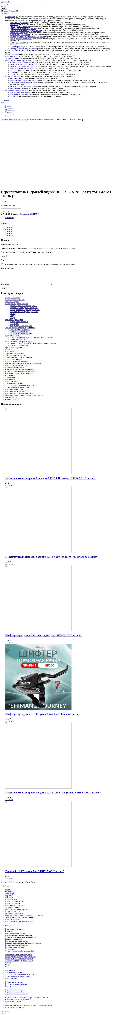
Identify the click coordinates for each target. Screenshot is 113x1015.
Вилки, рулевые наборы (19, 92)
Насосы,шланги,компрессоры (21, 39)
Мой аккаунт (10, 110)
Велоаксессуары (11, 17)
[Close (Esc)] (2, 1011)
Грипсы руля (14, 96)
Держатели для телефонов (15, 353)
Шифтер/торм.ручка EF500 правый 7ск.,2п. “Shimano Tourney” (43, 714)
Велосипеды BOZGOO (14, 389)
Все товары (5, 100)
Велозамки (14, 25)
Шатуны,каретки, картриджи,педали (19, 342)
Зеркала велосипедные (18, 33)
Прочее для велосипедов (19, 43)
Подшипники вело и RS (19, 332)
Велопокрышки (16, 88)
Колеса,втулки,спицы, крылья (16, 60)
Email (3, 260)
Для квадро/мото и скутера (20, 27)
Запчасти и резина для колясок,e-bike (24, 68)
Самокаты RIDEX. (12, 399)
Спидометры (14, 47)
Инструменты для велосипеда (21, 35)
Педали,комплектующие (19, 346)
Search (4, 8)
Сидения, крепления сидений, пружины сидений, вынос (31, 338)
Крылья (12, 70)
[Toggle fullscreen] (6, 1011)
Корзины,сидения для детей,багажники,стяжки (27, 37)
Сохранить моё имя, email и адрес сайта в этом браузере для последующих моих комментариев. (39, 264)
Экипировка (10, 377)
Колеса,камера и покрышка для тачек (24, 66)
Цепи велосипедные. (17, 340)
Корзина (8, 112)
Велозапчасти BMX (12, 55)
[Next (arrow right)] (4, 1013)
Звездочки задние (12, 59)
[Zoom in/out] (8, 1011)
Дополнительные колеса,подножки (23, 29)
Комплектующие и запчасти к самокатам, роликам (24, 395)
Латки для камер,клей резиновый (22, 86)
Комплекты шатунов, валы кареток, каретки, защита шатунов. (33, 344)
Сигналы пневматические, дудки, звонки (25, 31)
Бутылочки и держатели (19, 23)
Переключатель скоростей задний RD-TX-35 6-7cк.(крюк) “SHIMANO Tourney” (53, 792)
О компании (10, 108)
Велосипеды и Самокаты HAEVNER (19, 393)
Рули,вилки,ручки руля (14, 90)
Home (3, 120)
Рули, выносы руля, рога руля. (21, 94)
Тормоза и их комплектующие (21, 334)
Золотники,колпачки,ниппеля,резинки (24, 82)
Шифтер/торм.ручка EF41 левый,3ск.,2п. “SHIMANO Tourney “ (43, 635)
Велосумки (9, 351)
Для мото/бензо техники (19, 80)
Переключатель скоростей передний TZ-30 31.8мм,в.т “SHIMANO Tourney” (50, 478)
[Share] (4, 1011)
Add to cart (5, 212)
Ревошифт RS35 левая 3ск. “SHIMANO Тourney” (34, 871)
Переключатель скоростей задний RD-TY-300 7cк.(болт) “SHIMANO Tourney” (52, 556)
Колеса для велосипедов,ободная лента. (25, 310)
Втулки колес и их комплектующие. (23, 62)
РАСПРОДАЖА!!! (12, 397)
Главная (8, 106)
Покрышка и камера (13, 76)
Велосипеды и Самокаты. (15, 57)
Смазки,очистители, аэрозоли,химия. (19, 373)
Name (3, 256)
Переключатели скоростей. (20, 330)
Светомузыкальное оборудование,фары (24, 49)
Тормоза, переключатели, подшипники (20, 328)
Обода (12, 72)
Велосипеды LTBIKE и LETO (16, 391)
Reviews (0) (9, 218)
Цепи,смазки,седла (12, 336)
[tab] (58, 218)
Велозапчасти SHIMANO (14, 51)
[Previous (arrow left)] (2, 1013)
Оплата (12, 114)
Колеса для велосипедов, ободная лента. (25, 64)
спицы (12, 74)
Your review (6, 284)
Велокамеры (14, 78)
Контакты (9, 116)
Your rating (5, 268)
